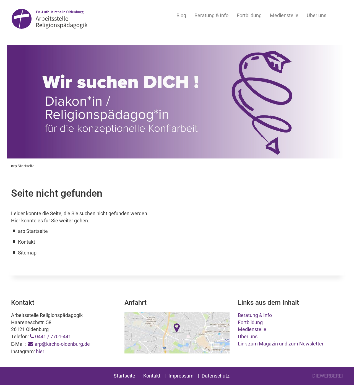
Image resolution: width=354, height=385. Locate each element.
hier (40, 351)
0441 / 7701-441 (53, 336)
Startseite (124, 376)
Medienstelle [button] (284, 15)
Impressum (181, 376)
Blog (181, 15)
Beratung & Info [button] (211, 15)
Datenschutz (216, 376)
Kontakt (151, 376)
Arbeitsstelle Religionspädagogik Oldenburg (49, 19)
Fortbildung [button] (249, 15)
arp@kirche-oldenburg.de (62, 344)
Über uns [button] (316, 15)
